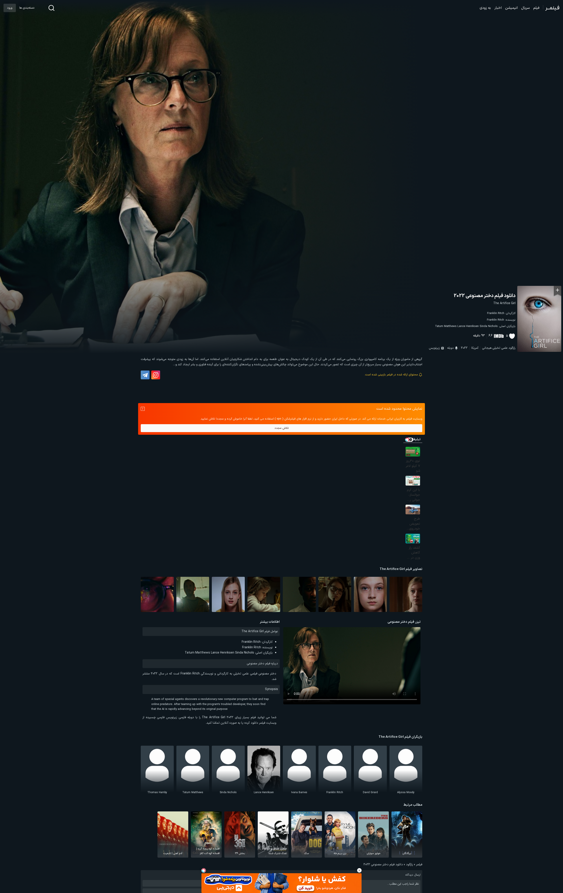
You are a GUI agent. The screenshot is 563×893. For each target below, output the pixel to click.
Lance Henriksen (468, 326)
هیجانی (487, 348)
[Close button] (359, 870)
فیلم (536, 8)
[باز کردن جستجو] (51, 8)
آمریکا (474, 348)
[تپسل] (203, 870)
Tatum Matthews (446, 326)
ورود (9, 8)
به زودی (485, 8)
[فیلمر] (551, 8)
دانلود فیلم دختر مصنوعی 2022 (484, 295)
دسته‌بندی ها (26, 8)
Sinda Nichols (489, 326)
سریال (525, 8)
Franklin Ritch (495, 313)
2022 (464, 348)
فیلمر (419, 864)
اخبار (498, 8)
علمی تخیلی (500, 348)
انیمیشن (511, 8)
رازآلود (511, 348)
